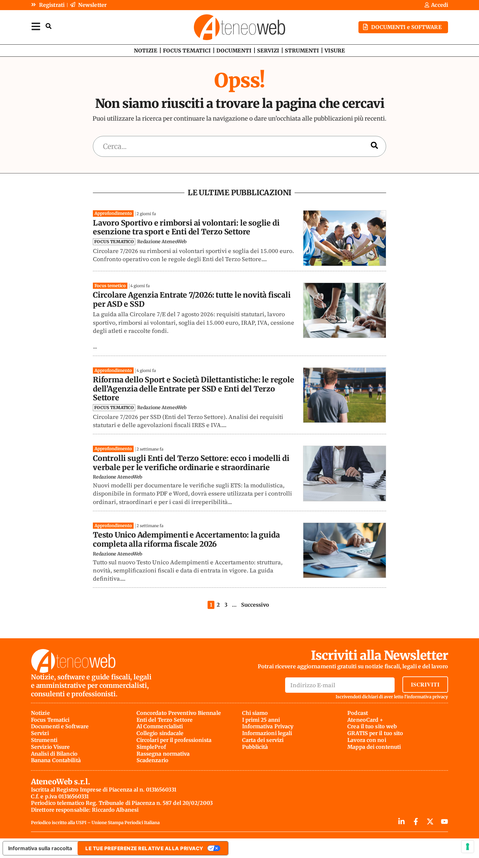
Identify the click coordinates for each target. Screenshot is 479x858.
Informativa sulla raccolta (40, 848)
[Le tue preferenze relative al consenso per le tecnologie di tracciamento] (467, 846)
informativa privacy (427, 697)
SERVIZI (268, 50)
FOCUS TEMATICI (187, 50)
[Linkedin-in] (401, 821)
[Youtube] (444, 821)
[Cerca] (374, 146)
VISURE (335, 50)
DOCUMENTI (234, 50)
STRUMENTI (302, 50)
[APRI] (36, 26)
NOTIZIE (145, 50)
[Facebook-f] (415, 821)
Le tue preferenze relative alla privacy (144, 848)
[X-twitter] (430, 821)
